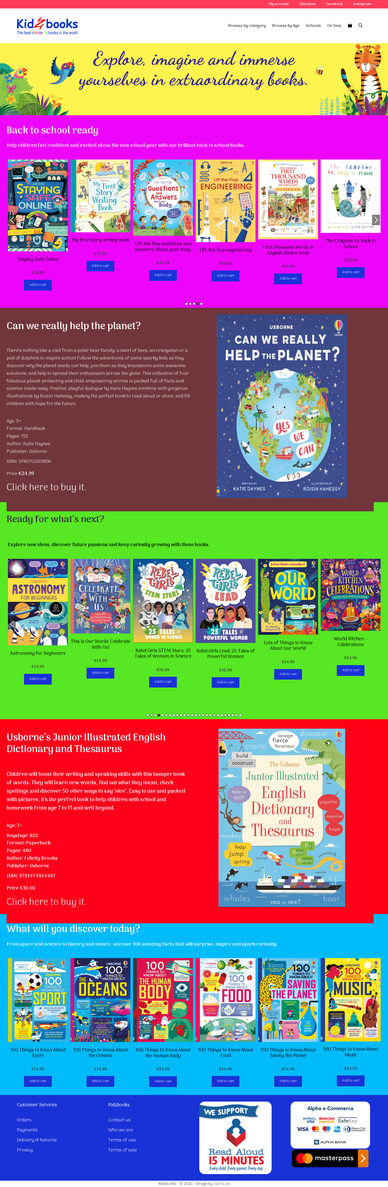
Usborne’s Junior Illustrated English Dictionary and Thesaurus (86, 744)
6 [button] (166, 715)
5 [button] (201, 303)
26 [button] (240, 715)
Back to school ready (52, 131)
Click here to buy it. (47, 488)
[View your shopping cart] (350, 26)
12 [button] (188, 715)
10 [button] (181, 715)
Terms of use (122, 1140)
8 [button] (173, 715)
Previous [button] (12, 220)
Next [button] (376, 220)
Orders (24, 1120)
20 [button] (218, 715)
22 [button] (225, 715)
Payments (27, 1130)
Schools (313, 25)
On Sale (334, 25)
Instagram (362, 4)
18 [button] (210, 715)
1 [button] (186, 303)
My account (279, 4)
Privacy (25, 1150)
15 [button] (199, 715)
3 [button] (194, 303)
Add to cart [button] (37, 285)
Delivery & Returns (37, 1140)
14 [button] (196, 715)
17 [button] (207, 715)
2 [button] (190, 303)
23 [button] (229, 715)
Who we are (120, 1130)
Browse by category (247, 25)
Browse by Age (286, 25)
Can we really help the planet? (74, 327)
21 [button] (221, 715)
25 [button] (236, 715)
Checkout (307, 4)
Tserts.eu (221, 1184)
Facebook (334, 4)
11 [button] (184, 715)
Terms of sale (122, 1150)
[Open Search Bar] (360, 26)
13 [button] (192, 715)
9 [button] (177, 715)
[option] (38, 225)
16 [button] (203, 715)
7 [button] (170, 715)
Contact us (119, 1120)
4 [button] (197, 303)
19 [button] (214, 715)
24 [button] (232, 715)
